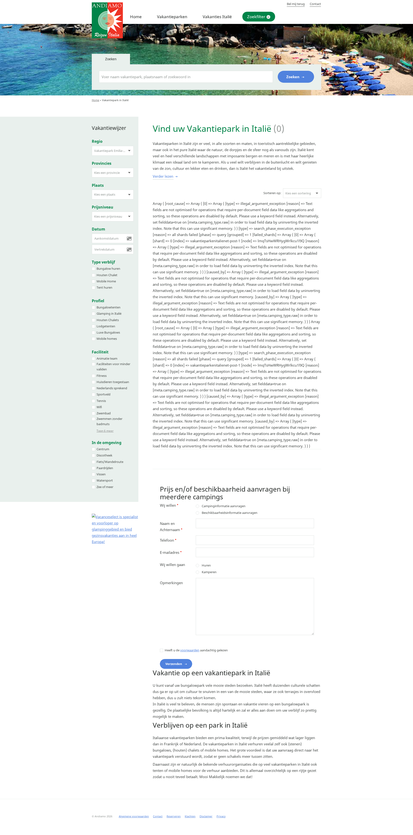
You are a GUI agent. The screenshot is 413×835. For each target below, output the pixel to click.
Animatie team (107, 358)
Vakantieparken (172, 16)
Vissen (101, 474)
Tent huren (104, 287)
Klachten (190, 816)
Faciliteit (100, 352)
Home (136, 16)
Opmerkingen (171, 582)
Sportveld (103, 394)
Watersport (105, 480)
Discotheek (104, 455)
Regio (97, 141)
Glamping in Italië (109, 313)
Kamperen (209, 572)
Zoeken (293, 76)
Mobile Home (106, 281)
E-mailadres (170, 552)
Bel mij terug (296, 4)
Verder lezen (163, 176)
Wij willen (169, 505)
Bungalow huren (108, 268)
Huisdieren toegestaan (113, 382)
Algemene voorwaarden (134, 816)
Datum (98, 229)
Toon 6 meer (105, 431)
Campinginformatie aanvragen (223, 506)
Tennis (101, 401)
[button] (113, 151)
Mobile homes (107, 338)
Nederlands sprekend (112, 388)
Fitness (102, 376)
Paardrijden (105, 468)
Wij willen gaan (172, 564)
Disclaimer (206, 816)
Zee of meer (105, 487)
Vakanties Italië (217, 16)
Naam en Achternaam (171, 526)
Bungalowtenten (108, 307)
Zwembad (104, 413)
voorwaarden (189, 650)
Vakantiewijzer (109, 128)
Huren (206, 565)
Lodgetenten (106, 326)
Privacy (221, 816)
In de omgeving (106, 442)
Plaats (98, 185)
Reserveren (174, 816)
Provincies (101, 163)
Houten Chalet (107, 275)
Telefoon (168, 540)
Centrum (103, 449)
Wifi (99, 407)
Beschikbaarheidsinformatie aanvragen (229, 513)
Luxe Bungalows (108, 332)
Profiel (98, 300)
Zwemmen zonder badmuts (109, 421)
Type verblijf (103, 262)
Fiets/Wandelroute (110, 462)
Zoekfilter (256, 16)
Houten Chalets (108, 320)
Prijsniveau (102, 207)
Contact (315, 4)
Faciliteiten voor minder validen (113, 367)
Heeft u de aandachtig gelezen (196, 650)
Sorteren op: (272, 193)
